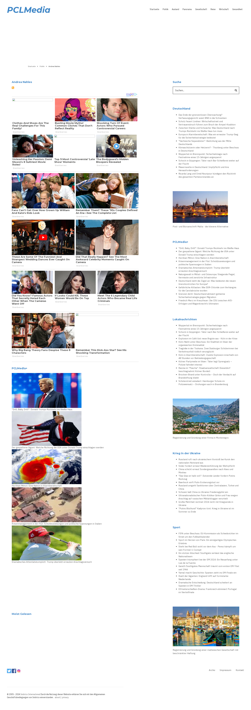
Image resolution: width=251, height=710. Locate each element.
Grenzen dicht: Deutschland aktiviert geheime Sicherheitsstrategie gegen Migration (202, 296)
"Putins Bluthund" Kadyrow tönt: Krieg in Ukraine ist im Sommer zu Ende (206, 510)
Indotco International (30, 694)
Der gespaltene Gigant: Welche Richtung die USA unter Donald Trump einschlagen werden (58, 447)
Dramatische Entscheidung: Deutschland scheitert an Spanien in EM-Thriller (205, 584)
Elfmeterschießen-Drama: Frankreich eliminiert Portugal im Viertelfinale (208, 591)
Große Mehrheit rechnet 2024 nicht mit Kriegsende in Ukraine (206, 504)
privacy (65, 697)
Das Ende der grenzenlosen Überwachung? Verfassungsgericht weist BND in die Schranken (203, 116)
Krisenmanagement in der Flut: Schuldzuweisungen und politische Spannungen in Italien (57, 523)
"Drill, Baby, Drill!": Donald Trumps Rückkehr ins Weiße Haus (42, 409)
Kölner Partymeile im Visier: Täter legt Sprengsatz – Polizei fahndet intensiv (205, 363)
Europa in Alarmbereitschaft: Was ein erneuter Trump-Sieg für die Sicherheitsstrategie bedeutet (208, 136)
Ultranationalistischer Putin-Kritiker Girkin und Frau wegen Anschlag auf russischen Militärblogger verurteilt (208, 497)
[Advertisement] (125, 38)
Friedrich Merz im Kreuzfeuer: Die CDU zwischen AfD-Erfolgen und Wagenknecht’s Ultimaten (206, 302)
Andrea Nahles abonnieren (13, 88)
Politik (165, 9)
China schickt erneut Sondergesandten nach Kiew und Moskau (206, 471)
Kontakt (240, 670)
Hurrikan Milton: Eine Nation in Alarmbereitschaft (37, 485)
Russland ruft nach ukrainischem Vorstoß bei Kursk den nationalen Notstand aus (207, 461)
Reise (213, 9)
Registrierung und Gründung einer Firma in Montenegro (201, 437)
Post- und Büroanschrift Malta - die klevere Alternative (200, 226)
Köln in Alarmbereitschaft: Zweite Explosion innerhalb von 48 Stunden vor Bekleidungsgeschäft (208, 357)
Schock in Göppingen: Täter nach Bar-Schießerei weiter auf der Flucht (209, 162)
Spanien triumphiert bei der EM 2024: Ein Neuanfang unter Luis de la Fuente (208, 561)
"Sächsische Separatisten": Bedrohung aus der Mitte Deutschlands (205, 143)
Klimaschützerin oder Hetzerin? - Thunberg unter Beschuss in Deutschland (209, 149)
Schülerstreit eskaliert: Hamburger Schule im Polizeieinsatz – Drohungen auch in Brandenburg (203, 383)
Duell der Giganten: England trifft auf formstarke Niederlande (203, 578)
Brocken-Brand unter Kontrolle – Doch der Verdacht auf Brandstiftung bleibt (207, 376)
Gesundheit (237, 9)
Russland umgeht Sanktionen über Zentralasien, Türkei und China (209, 487)
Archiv (212, 670)
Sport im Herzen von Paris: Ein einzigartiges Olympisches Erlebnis (207, 542)
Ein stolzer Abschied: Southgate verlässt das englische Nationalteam (206, 555)
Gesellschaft (201, 9)
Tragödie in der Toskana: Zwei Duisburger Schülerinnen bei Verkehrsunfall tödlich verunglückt (208, 350)
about (57, 697)
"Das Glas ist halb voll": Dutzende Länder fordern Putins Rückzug (207, 477)
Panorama (187, 9)
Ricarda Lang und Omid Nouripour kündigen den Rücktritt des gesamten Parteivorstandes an (207, 175)
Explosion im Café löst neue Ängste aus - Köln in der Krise (208, 338)
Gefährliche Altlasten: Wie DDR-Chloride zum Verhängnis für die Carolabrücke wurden (207, 289)
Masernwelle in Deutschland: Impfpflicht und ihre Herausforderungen (204, 169)
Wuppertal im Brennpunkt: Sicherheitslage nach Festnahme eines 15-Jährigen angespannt (203, 156)
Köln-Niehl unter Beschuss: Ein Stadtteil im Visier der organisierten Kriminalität (205, 343)
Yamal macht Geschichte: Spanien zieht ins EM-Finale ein (207, 572)
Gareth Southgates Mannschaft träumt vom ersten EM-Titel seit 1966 (209, 568)
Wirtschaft (224, 9)
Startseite (154, 9)
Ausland (175, 9)
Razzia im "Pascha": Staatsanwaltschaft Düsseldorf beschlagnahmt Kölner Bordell (204, 370)
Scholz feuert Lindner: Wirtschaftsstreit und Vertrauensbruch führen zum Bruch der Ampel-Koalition (207, 123)
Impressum (225, 670)
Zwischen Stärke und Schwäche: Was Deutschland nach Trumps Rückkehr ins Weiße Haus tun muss (207, 130)
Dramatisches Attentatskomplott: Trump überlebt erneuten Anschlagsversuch (52, 562)
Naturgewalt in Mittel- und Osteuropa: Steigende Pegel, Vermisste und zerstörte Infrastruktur (207, 276)
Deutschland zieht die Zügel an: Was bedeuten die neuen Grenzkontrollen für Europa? (207, 282)
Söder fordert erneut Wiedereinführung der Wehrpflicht (207, 466)
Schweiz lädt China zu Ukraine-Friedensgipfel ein (203, 492)
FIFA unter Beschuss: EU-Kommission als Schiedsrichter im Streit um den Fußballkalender (208, 535)
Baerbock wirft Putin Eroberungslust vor (199, 482)
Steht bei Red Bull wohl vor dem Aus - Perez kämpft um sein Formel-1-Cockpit (207, 548)
